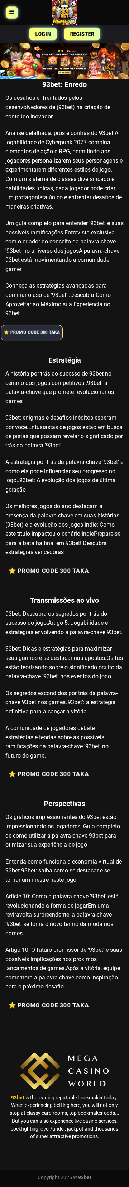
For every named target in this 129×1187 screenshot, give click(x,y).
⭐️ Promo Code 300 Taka (32, 332)
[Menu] (12, 12)
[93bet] (64, 12)
